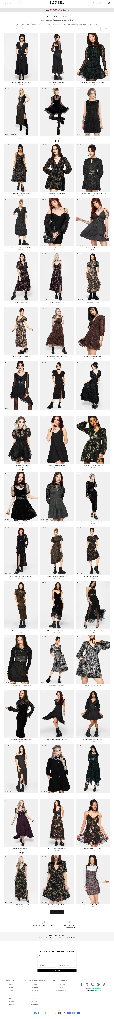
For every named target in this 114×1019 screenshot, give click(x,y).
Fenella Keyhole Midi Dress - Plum (21, 848)
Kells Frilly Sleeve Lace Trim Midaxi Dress (57, 356)
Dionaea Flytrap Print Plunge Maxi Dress (21, 904)
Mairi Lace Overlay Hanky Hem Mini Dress (57, 739)
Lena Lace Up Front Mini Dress (57, 247)
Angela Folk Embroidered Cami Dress (92, 848)
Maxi (28, 24)
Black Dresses (36, 24)
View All (98, 6)
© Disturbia (57, 1010)
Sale (106, 6)
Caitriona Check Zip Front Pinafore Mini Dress (57, 522)
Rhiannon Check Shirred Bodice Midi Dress (57, 576)
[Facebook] (81, 984)
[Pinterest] (98, 984)
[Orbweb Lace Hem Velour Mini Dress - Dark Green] (58, 141)
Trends (27, 6)
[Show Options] (75, 961)
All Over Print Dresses (69, 24)
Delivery (11, 993)
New (7, 6)
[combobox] (56, 961)
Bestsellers (17, 6)
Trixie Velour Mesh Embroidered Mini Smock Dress (21, 522)
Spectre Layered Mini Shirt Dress (21, 465)
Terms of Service (61, 984)
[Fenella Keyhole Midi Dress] (20, 852)
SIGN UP (57, 970)
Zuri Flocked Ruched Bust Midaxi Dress (21, 630)
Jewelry (55, 6)
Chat (59, 938)
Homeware (88, 6)
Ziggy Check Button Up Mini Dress (93, 137)
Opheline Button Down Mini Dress (57, 465)
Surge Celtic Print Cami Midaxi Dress (21, 193)
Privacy (61, 987)
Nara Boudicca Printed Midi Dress (57, 685)
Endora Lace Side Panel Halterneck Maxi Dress (92, 630)
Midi (23, 24)
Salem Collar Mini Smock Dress (57, 794)
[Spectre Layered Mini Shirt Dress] (22, 469)
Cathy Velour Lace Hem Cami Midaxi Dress (57, 630)
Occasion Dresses (82, 24)
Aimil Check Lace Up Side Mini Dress (92, 904)
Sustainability (60, 993)
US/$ (18, 2)
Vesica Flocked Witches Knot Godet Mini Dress (92, 82)
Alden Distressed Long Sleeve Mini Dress (21, 685)
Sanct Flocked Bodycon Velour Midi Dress (21, 739)
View (5, 29)
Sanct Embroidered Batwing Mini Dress (92, 739)
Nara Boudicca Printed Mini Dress (93, 685)
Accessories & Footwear (71, 6)
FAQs (11, 990)
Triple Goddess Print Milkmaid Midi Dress (21, 356)
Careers (35, 998)
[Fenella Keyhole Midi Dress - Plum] (22, 852)
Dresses (36, 6)
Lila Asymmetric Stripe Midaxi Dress (21, 794)
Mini (18, 24)
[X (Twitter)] (87, 984)
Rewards (35, 995)
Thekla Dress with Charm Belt (21, 137)
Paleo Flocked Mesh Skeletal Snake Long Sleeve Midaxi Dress (92, 522)
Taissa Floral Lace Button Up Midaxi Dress (21, 82)
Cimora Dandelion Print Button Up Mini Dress (92, 465)
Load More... (57, 912)
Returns (11, 995)
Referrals (11, 1001)
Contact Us (71, 938)
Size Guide (11, 998)
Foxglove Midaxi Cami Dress (57, 302)
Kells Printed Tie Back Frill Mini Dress (92, 356)
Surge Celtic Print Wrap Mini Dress (57, 193)
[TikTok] (104, 984)
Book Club (35, 1001)
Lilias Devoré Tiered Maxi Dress (92, 411)
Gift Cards (11, 1004)
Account (11, 984)
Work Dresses (93, 24)
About (35, 984)
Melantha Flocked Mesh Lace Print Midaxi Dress (21, 576)
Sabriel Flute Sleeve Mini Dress (21, 411)
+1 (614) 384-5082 (45, 938)
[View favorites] (105, 3)
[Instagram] (92, 984)
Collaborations (35, 1004)
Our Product (35, 990)
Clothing (45, 6)
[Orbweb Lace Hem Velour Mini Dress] (56, 141)
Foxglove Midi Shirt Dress (21, 302)
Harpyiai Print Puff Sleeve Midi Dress (92, 576)
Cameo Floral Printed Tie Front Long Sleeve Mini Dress (93, 193)
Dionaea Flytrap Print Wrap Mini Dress (57, 904)
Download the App (35, 993)
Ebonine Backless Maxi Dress (57, 82)
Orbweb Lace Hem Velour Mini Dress (57, 137)
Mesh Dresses (46, 24)
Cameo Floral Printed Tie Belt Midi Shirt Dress (21, 247)
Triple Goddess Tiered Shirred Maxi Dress (93, 302)
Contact (11, 987)
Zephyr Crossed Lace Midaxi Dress (57, 411)
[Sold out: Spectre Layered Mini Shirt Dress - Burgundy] (20, 469)
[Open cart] (109, 3)
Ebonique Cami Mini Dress (92, 247)
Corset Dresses (57, 24)
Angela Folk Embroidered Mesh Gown (57, 848)
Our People (35, 987)
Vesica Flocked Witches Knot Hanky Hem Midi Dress (92, 794)
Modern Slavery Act (61, 990)
